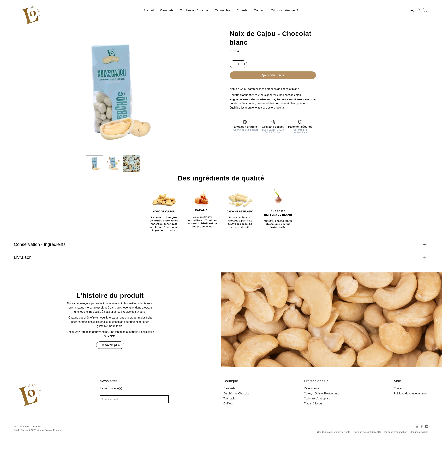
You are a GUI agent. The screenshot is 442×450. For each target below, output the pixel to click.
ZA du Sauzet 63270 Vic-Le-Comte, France (37, 430)
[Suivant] (435, 319)
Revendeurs (311, 388)
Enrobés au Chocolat (194, 10)
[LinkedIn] (426, 426)
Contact (259, 10)
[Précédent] (227, 319)
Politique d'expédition (395, 432)
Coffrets (242, 10)
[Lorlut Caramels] (31, 15)
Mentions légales (419, 432)
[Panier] (425, 10)
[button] (419, 10)
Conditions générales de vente (333, 432)
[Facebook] (421, 426)
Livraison (23, 257)
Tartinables (222, 10)
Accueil (149, 10)
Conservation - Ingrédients (40, 244)
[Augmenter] (244, 64)
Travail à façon (313, 403)
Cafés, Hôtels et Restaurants (321, 393)
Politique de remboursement (411, 393)
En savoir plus (110, 345)
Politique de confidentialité (367, 432)
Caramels (166, 10)
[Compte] (412, 10)
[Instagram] (417, 426)
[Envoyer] (165, 399)
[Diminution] (232, 64)
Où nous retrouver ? (285, 10)
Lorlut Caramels (32, 426)
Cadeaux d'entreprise (317, 398)
